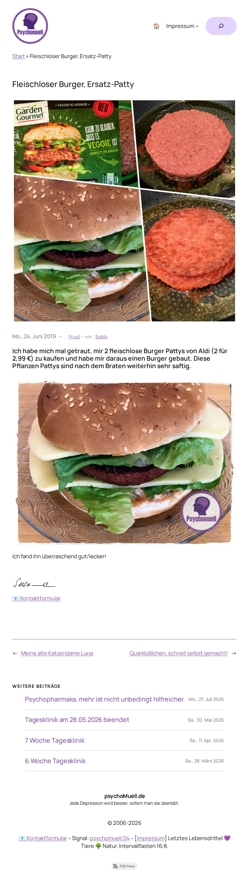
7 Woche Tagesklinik (55, 740)
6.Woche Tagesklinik (55, 760)
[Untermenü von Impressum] (197, 26)
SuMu (101, 336)
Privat (74, 336)
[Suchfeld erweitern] (221, 26)
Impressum (151, 838)
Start (18, 56)
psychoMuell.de (124, 796)
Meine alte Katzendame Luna (57, 653)
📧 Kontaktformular (36, 598)
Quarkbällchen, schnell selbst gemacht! (179, 653)
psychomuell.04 (110, 838)
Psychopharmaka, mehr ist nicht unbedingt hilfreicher (104, 699)
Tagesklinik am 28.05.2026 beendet (77, 719)
